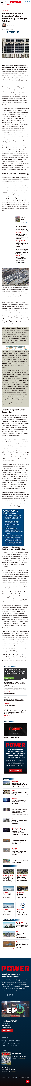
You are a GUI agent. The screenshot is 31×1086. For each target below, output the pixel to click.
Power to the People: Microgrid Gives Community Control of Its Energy (21, 236)
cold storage (23, 657)
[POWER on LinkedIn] (12, 995)
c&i (26, 661)
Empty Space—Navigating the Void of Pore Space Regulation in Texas (21, 244)
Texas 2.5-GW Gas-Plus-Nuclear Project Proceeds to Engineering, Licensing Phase (20, 784)
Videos (7, 721)
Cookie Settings (5, 1045)
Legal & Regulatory (20, 224)
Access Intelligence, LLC (12, 1078)
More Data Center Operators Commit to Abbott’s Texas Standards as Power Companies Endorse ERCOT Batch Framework (19, 812)
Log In (27, 2)
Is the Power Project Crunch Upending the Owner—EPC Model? (22, 925)
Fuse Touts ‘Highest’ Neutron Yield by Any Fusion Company (20, 793)
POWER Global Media (11, 737)
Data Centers (15, 781)
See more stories (20, 262)
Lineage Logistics (6, 657)
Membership (11, 1040)
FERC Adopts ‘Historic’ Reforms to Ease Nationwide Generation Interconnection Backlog (22, 229)
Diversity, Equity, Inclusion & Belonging (11, 1043)
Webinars (8, 666)
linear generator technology (9, 659)
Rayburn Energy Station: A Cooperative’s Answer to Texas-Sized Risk (22, 935)
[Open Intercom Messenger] (27, 1081)
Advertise (4, 1040)
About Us (18, 1040)
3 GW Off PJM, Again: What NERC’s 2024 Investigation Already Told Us (19, 801)
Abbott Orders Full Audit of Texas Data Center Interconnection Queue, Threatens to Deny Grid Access (20, 832)
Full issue (23, 223)
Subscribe (22, 1058)
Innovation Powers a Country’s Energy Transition (20, 861)
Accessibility (14, 1045)
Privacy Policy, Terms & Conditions (10, 1042)
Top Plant (7, 4)
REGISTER (6, 692)
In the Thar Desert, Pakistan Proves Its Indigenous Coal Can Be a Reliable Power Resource (19, 852)
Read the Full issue (8, 949)
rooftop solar (19, 661)
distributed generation (8, 661)
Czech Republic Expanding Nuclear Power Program (20, 258)
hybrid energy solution (15, 655)
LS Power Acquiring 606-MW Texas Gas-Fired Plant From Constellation (19, 822)
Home (2, 4)
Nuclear (17, 255)
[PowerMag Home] (15, 2)
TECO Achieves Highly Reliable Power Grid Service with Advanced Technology (21, 252)
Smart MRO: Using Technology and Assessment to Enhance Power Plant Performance (14, 700)
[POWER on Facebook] (8, 995)
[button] (2, 2)
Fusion (13, 790)
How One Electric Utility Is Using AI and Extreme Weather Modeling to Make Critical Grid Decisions (15, 712)
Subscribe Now (15, 770)
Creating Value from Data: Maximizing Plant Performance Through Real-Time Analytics (14, 683)
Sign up (12, 1071)
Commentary (14, 798)
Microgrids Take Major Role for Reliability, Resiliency (8, 879)
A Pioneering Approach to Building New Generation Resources (19, 842)
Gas (12, 818)
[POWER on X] (10, 995)
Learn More (6, 1030)
